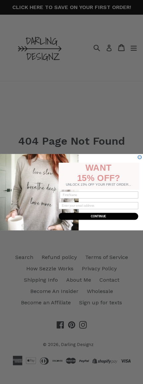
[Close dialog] (140, 157)
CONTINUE (98, 216)
